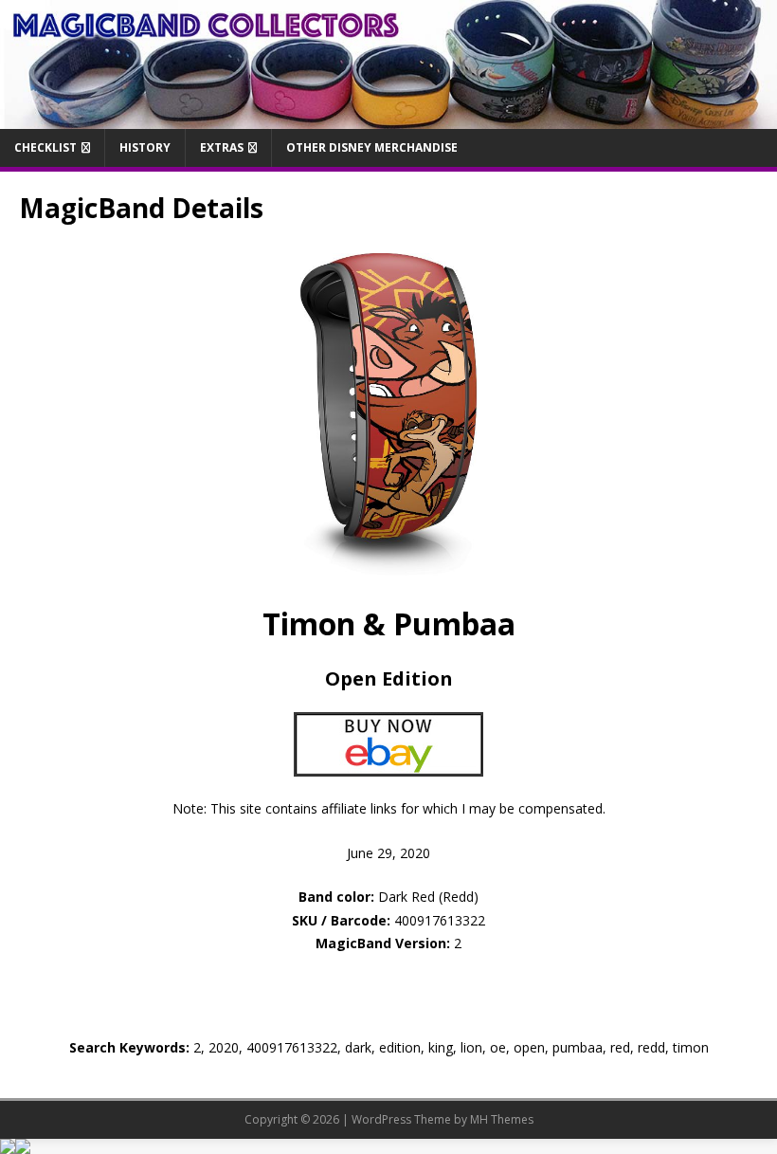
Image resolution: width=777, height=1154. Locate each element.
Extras (222, 147)
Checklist (45, 147)
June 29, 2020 (388, 853)
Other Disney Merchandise (372, 147)
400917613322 (439, 920)
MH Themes (501, 1119)
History (145, 147)
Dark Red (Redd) (388, 897)
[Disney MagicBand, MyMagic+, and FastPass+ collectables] (388, 118)
